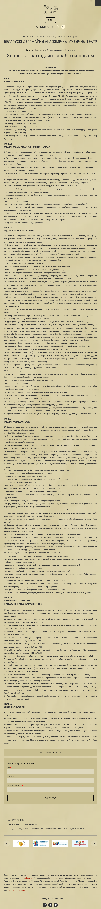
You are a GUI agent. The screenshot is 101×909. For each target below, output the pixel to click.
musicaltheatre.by (27, 878)
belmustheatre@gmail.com (18, 890)
